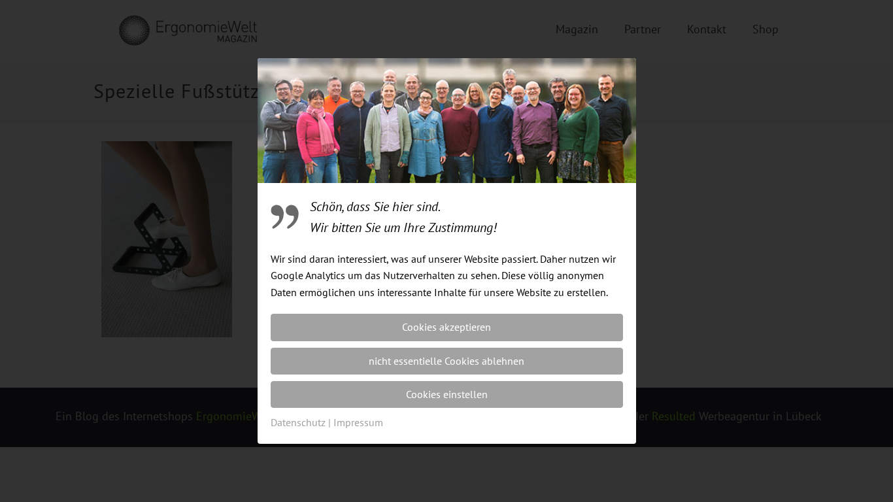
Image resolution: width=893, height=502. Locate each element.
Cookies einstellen (447, 394)
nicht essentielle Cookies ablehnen (446, 360)
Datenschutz (298, 422)
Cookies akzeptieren (446, 326)
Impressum (358, 422)
